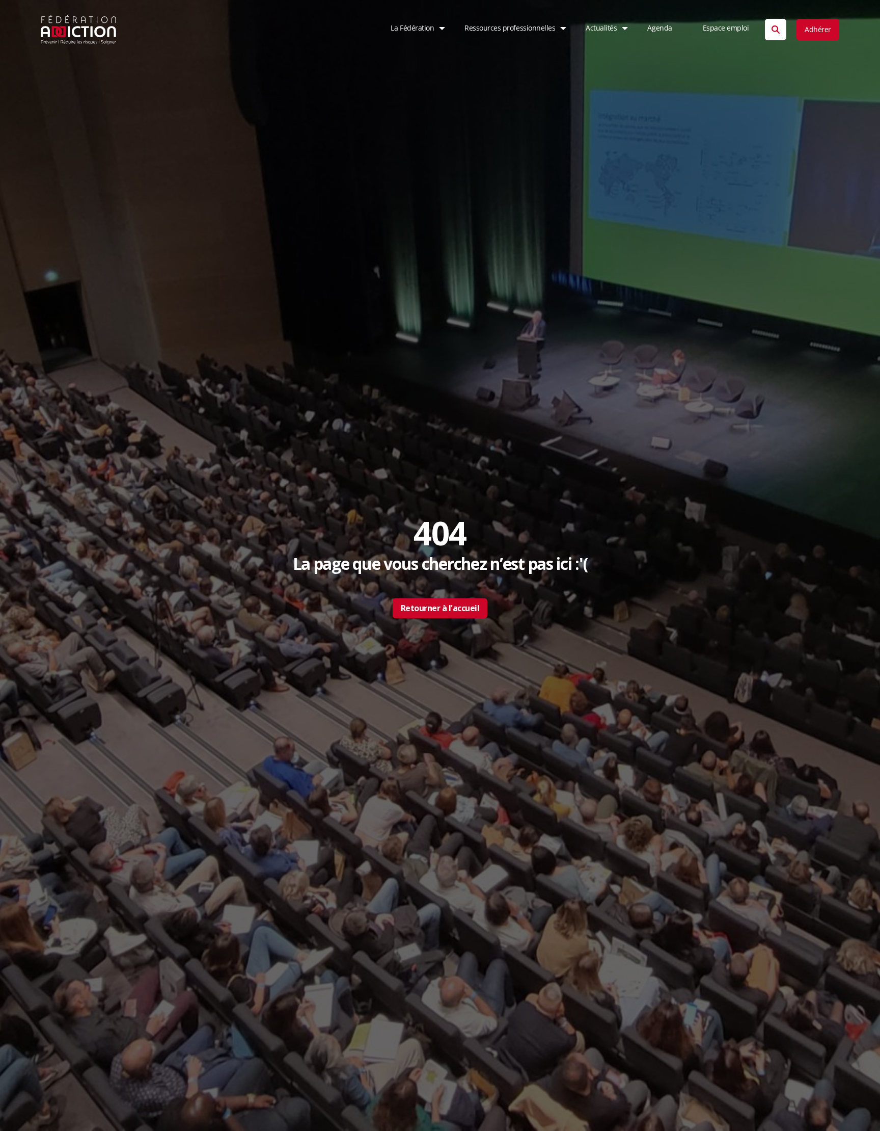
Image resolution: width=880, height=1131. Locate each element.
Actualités (601, 28)
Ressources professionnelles (509, 28)
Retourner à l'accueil (440, 608)
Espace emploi (726, 28)
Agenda (659, 28)
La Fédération (412, 28)
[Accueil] (79, 29)
